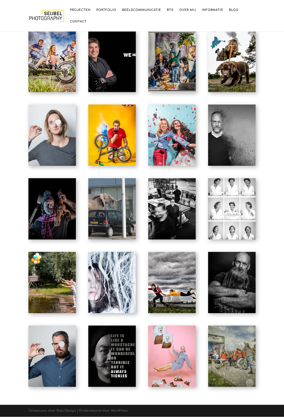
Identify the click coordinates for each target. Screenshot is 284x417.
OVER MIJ (187, 10)
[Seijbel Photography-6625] (172, 165)
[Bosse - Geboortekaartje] (232, 92)
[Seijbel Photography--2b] (112, 165)
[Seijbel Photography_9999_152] (112, 386)
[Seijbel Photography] (112, 92)
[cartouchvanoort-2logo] (232, 386)
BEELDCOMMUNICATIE (141, 10)
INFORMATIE (212, 10)
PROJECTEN (80, 10)
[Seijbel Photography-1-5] (172, 386)
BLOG (233, 10)
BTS (170, 10)
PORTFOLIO (106, 10)
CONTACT (78, 21)
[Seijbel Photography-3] (52, 92)
